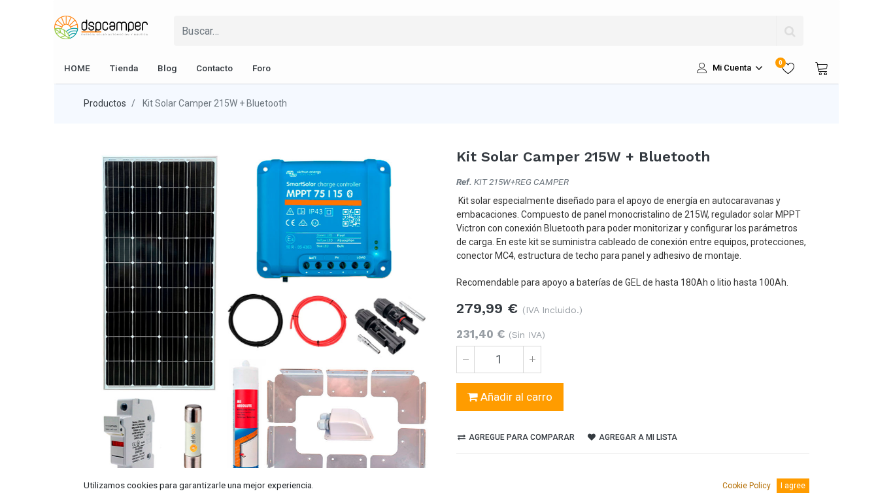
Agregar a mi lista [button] (637, 437)
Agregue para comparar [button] (521, 437)
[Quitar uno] (465, 359)
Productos (105, 103)
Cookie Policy (746, 485)
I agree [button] (793, 485)
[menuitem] (77, 68)
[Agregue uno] (532, 359)
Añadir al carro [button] (515, 396)
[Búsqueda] (789, 31)
